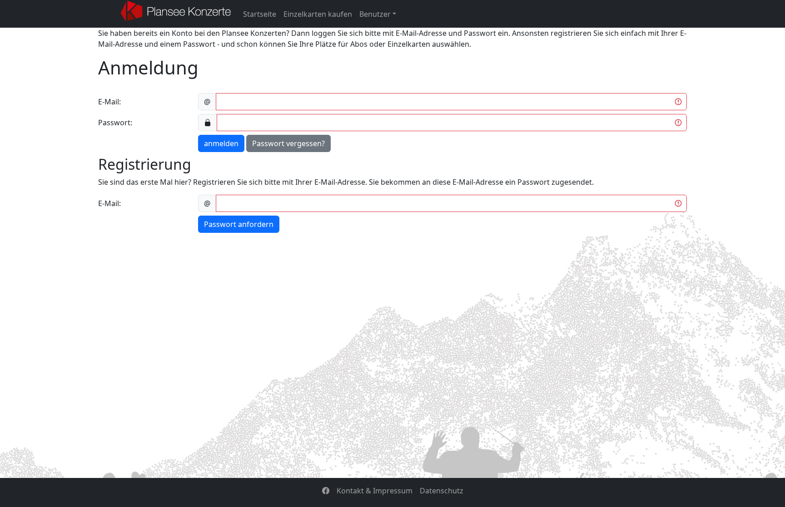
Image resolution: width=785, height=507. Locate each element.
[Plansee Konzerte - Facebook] (325, 491)
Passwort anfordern (238, 224)
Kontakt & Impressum (374, 491)
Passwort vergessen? (288, 143)
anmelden (221, 143)
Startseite (259, 14)
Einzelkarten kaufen (317, 14)
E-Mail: (109, 102)
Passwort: (115, 123)
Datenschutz (441, 491)
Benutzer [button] (375, 14)
